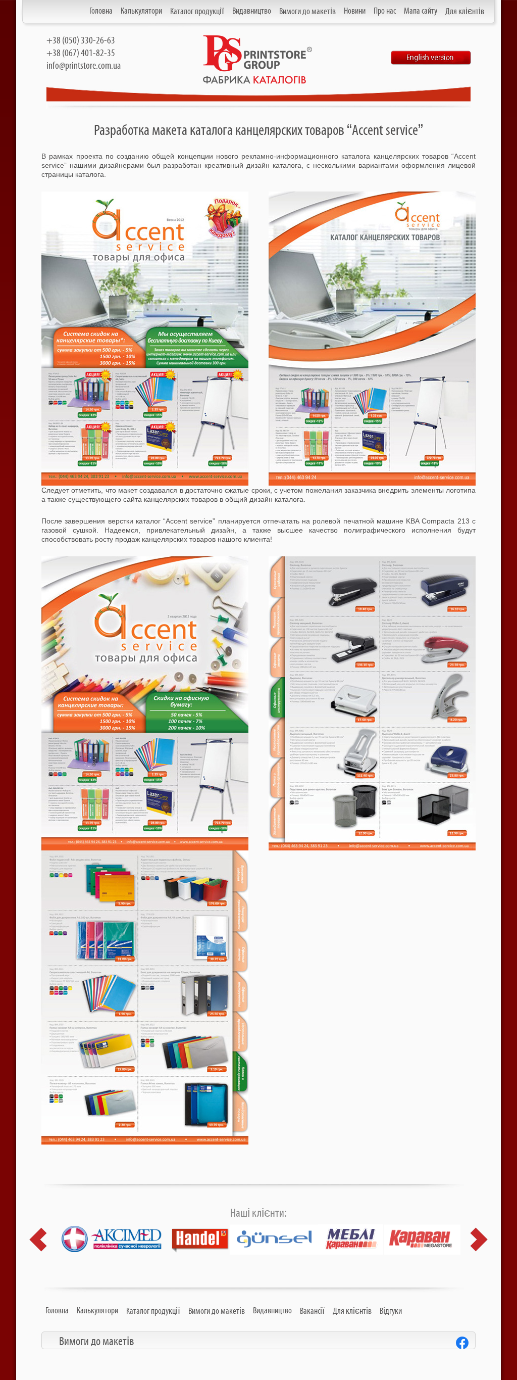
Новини (355, 11)
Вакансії (312, 1311)
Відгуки (391, 1311)
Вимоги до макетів (307, 12)
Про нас (385, 11)
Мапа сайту (420, 11)
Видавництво (251, 11)
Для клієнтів (464, 12)
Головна (101, 11)
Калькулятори (141, 11)
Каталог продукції (197, 12)
